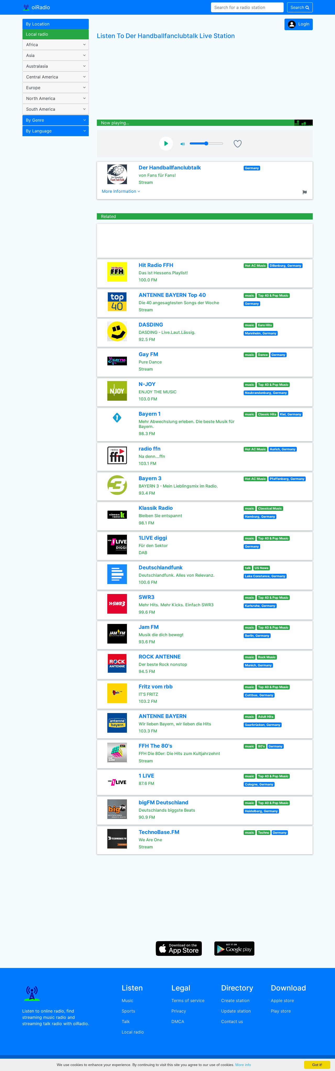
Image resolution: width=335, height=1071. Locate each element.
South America (40, 109)
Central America (42, 76)
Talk (126, 1021)
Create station (235, 1000)
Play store (281, 1011)
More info (243, 1065)
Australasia (37, 66)
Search (298, 7)
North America (40, 98)
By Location (37, 23)
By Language (39, 130)
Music (127, 1000)
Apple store (282, 1000)
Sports (128, 1011)
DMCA (177, 1021)
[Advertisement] (53, 221)
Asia (30, 55)
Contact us (232, 1021)
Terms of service (187, 1000)
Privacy (178, 1011)
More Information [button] (119, 191)
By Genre (35, 120)
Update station (236, 1011)
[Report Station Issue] (306, 191)
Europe (33, 87)
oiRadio (40, 7)
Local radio (37, 34)
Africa (32, 44)
